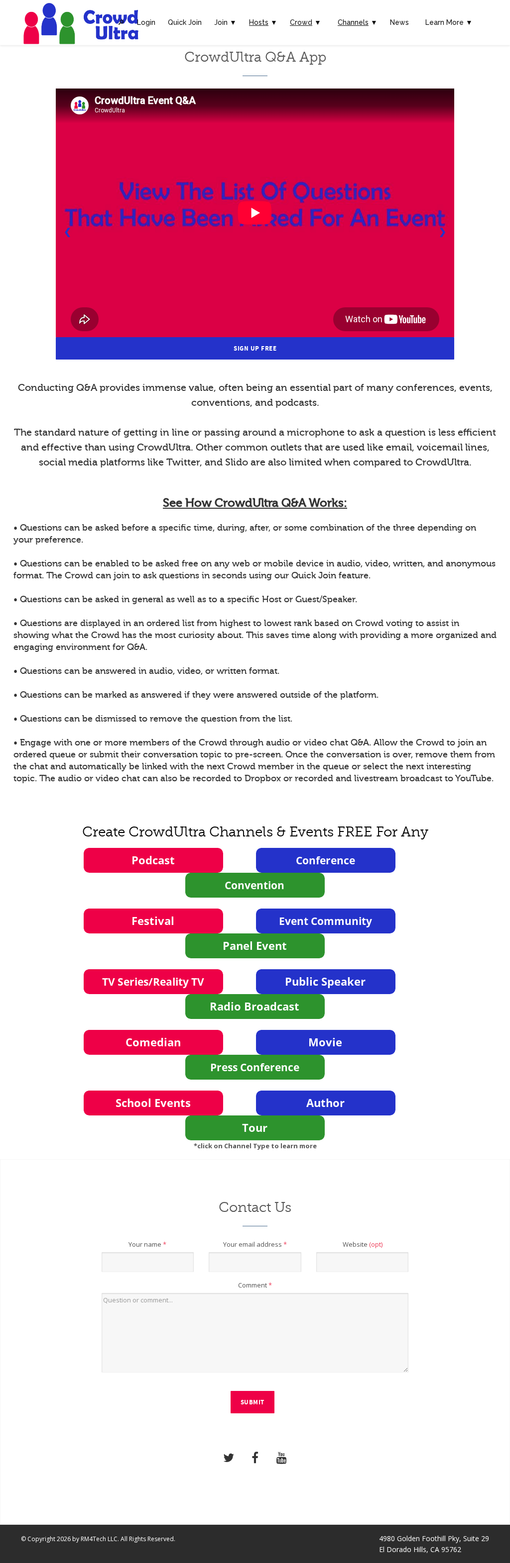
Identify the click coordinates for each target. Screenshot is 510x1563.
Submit (252, 1402)
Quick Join (185, 22)
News (399, 22)
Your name (147, 1244)
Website (362, 1244)
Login (146, 22)
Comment (255, 1285)
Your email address (255, 1244)
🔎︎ (121, 22)
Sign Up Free (255, 348)
